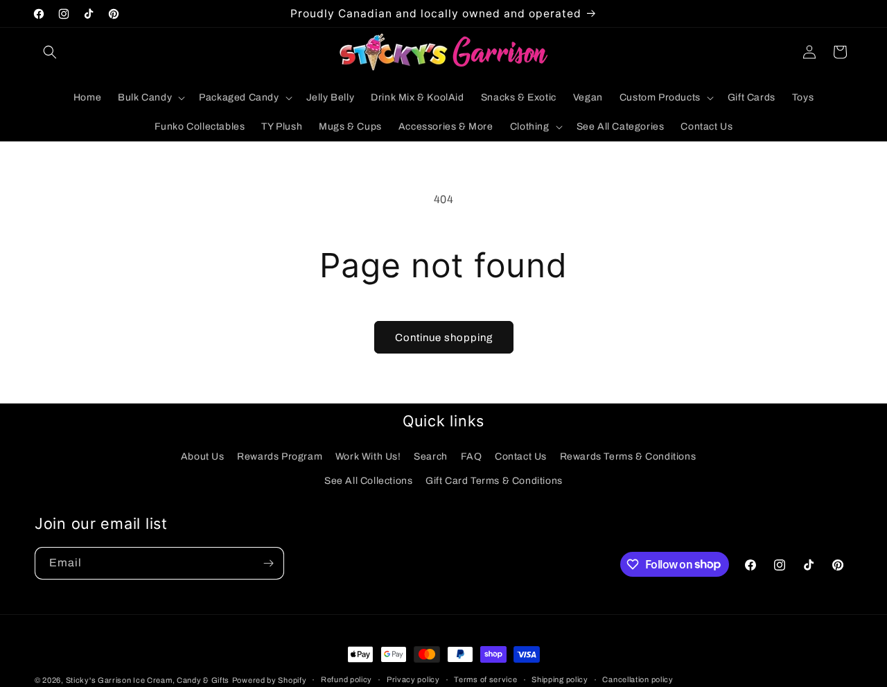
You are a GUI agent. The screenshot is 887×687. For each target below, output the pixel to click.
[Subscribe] (268, 563)
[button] (50, 52)
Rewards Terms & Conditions (628, 456)
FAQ (471, 456)
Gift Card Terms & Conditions (494, 481)
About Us (203, 456)
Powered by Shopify (269, 680)
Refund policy (346, 679)
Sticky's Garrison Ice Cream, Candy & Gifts (147, 680)
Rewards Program (279, 456)
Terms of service (485, 679)
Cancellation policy (637, 679)
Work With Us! (368, 456)
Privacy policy (413, 679)
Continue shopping (444, 337)
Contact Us (521, 456)
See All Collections (368, 481)
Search (431, 456)
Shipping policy (560, 679)
